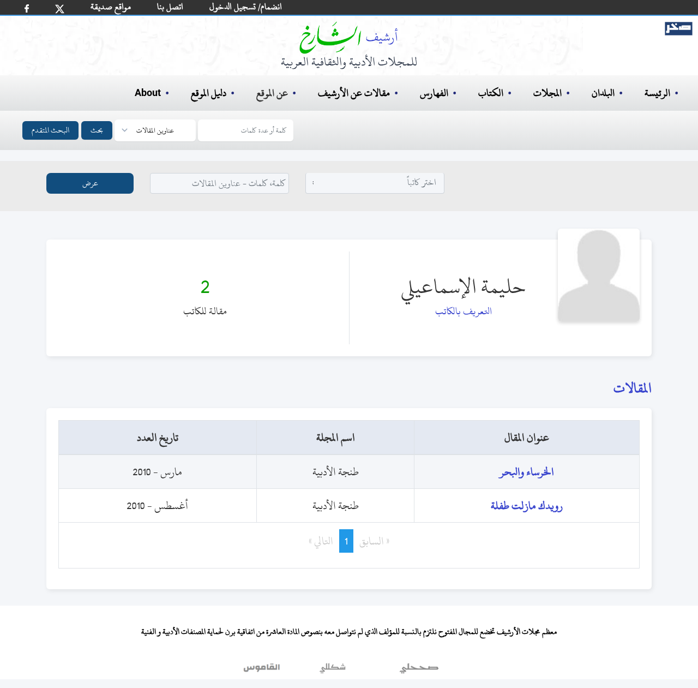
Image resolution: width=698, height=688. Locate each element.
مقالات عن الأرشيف (354, 93)
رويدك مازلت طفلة (527, 505)
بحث (97, 130)
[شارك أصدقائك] (26, 8)
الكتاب (490, 93)
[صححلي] (419, 671)
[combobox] (375, 182)
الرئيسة (657, 93)
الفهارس (434, 93)
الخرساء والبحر (527, 472)
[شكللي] (332, 671)
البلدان (603, 93)
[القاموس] (263, 671)
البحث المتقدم (50, 130)
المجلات (547, 93)
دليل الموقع (208, 93)
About (148, 93)
